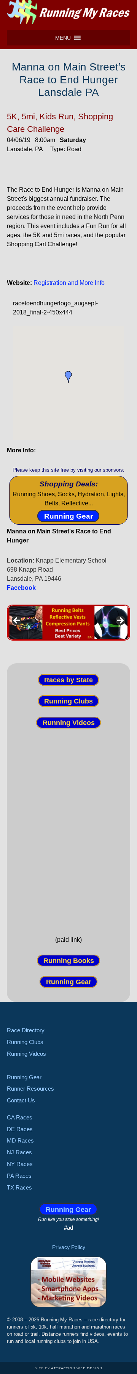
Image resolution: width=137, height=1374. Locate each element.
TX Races (19, 1187)
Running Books (68, 960)
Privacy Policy (68, 1247)
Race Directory (26, 1030)
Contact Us (21, 1100)
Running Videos (69, 722)
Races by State (68, 679)
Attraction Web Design (76, 1368)
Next (120, 621)
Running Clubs (68, 701)
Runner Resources (30, 1088)
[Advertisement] (68, 825)
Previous (17, 621)
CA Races (19, 1117)
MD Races (20, 1140)
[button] (63, 37)
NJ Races (19, 1152)
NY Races (20, 1164)
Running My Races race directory (68, 13)
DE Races (20, 1129)
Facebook (21, 588)
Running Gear (68, 516)
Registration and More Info (69, 283)
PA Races (19, 1175)
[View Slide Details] (68, 622)
